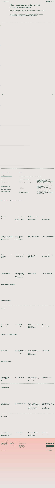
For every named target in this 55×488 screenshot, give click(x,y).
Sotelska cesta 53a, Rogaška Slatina (6, 176)
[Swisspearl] (27, 475)
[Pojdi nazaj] (2, 95)
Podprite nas (50, 450)
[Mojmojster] (27, 483)
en (51, 1)
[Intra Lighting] (27, 463)
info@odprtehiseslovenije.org (22, 447)
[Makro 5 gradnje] (27, 477)
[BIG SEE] (27, 486)
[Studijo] (27, 484)
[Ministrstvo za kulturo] (27, 457)
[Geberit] (27, 479)
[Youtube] (53, 443)
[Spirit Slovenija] (27, 461)
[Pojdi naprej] (52, 95)
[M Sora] (27, 466)
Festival (48, 1)
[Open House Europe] (27, 454)
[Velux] (27, 465)
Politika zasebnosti (3, 450)
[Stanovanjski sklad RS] (27, 468)
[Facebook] (47, 443)
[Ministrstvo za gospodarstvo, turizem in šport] (27, 459)
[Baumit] (27, 474)
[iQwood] (27, 472)
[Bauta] (27, 481)
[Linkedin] (51, 443)
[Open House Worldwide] (27, 455)
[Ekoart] (27, 470)
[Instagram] (49, 443)
